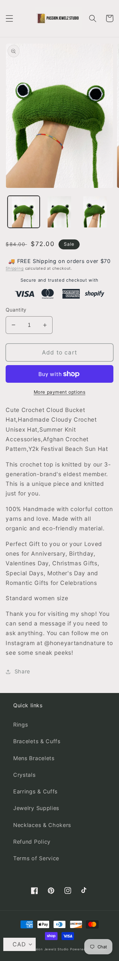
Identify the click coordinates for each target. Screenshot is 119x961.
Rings (20, 724)
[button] (9, 18)
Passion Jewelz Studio (49, 949)
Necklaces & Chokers (42, 825)
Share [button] (22, 671)
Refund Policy (32, 841)
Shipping (14, 268)
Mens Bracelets (34, 758)
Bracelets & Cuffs (36, 741)
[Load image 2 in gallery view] (59, 212)
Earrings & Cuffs (35, 791)
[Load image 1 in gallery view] (24, 212)
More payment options (60, 392)
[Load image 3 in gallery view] (95, 212)
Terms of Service (36, 858)
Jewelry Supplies (36, 808)
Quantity (16, 310)
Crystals (24, 774)
